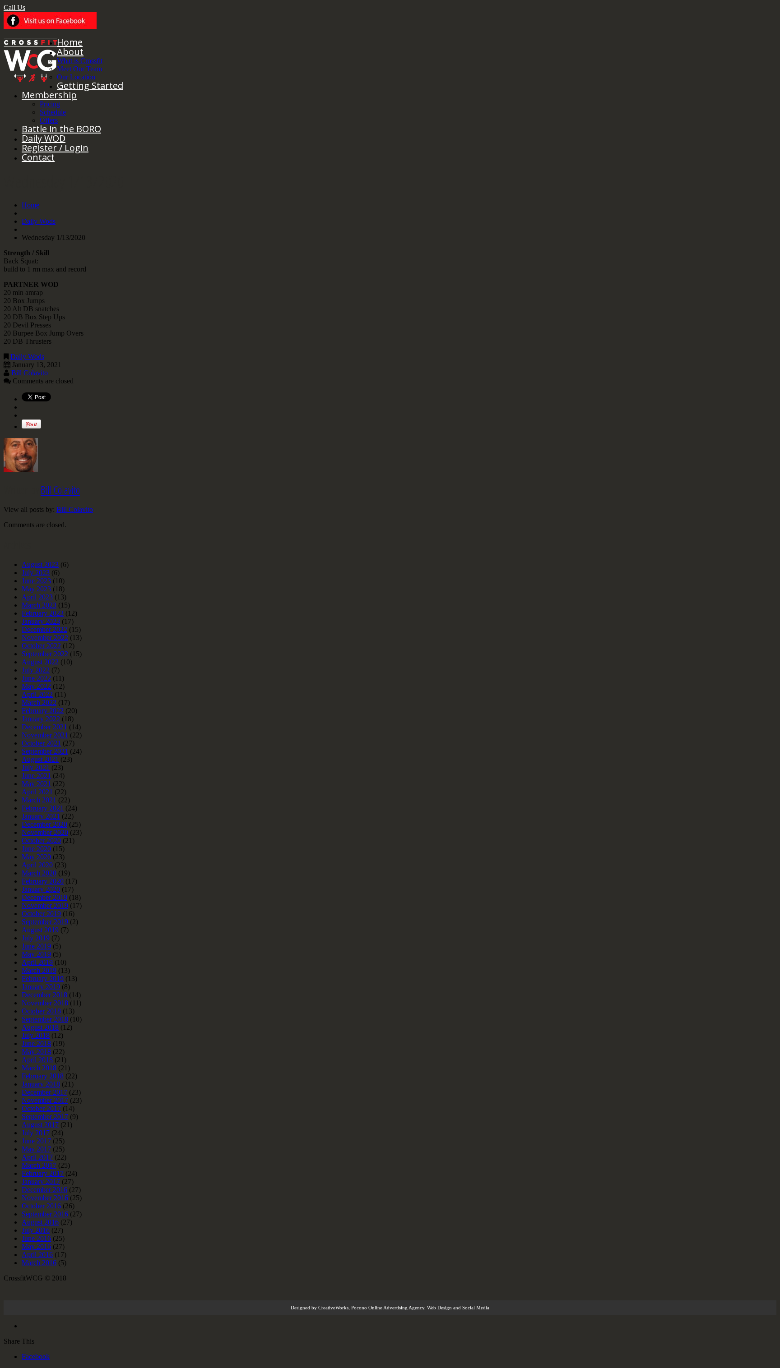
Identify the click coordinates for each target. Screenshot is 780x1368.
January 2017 (41, 1181)
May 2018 (36, 1051)
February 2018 (43, 1076)
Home (70, 42)
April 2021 (37, 792)
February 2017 (43, 1173)
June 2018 (36, 1043)
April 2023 (37, 597)
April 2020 (37, 865)
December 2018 (44, 995)
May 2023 (36, 589)
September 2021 (45, 751)
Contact (38, 157)
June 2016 (36, 1238)
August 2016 (40, 1222)
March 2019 (39, 970)
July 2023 (36, 572)
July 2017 (36, 1133)
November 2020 (45, 832)
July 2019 (36, 938)
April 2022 (37, 694)
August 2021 (40, 759)
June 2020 (36, 848)
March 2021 (39, 800)
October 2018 (41, 1011)
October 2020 (41, 840)
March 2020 (39, 873)
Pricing (50, 104)
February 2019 (43, 978)
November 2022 (45, 637)
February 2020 (43, 881)
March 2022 (39, 702)
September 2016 (45, 1214)
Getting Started (90, 85)
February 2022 (43, 710)
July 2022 (36, 670)
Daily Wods (39, 221)
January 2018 (41, 1084)
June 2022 (36, 678)
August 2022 (40, 662)
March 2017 (39, 1165)
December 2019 (44, 897)
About (70, 52)
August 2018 (40, 1027)
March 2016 (39, 1263)
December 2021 (44, 727)
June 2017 (36, 1141)
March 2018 (39, 1068)
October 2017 (41, 1108)
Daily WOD (43, 138)
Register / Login (55, 148)
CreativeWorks (333, 1307)
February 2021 (43, 808)
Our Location (76, 77)
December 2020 (44, 824)
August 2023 (40, 564)
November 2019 (45, 905)
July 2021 (36, 767)
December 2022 (44, 629)
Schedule (53, 112)
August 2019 (40, 930)
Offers (49, 120)
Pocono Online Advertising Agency (387, 1307)
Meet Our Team (79, 69)
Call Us (14, 7)
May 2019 (36, 954)
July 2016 (36, 1230)
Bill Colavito (29, 373)
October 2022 (41, 645)
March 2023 (39, 605)
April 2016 (37, 1254)
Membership (49, 95)
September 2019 (45, 922)
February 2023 (43, 613)
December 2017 (44, 1092)
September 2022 (45, 654)
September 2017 (45, 1116)
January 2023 (41, 621)
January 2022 (41, 719)
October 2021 (41, 743)
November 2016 (45, 1198)
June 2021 (36, 775)
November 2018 (45, 1003)
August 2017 (40, 1124)
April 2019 (37, 962)
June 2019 (36, 946)
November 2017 (45, 1100)
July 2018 (36, 1035)
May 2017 (36, 1149)
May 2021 (36, 784)
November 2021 (45, 735)
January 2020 (41, 889)
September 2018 (45, 1019)
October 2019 (41, 913)
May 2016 (36, 1246)
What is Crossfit (79, 60)
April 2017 (37, 1157)
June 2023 (36, 581)
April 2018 (37, 1060)
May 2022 (36, 686)
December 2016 (44, 1189)
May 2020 (36, 857)
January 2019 (41, 986)
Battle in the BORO (61, 129)
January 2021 (41, 816)
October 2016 (41, 1206)
